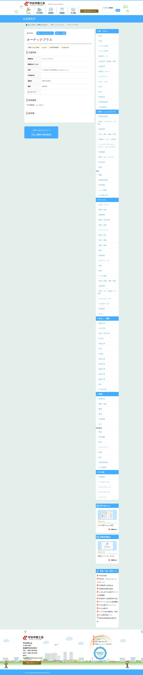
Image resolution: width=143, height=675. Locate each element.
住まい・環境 (60, 33)
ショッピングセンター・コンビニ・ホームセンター (106, 146)
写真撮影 (102, 309)
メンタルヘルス (104, 482)
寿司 (100, 92)
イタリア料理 (103, 46)
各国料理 (102, 66)
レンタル (44, 47)
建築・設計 (103, 235)
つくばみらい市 (65, 47)
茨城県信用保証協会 (106, 589)
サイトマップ (99, 636)
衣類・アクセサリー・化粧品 (106, 123)
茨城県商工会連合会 (106, 585)
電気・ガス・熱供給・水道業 (106, 292)
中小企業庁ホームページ (107, 605)
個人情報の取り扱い (101, 641)
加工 (100, 424)
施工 (100, 384)
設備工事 (102, 359)
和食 (100, 36)
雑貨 (100, 167)
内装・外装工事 (104, 333)
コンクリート (103, 447)
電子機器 (102, 185)
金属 (100, 414)
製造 (101, 394)
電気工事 (102, 343)
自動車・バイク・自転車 (33, 47)
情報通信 (102, 255)
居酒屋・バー (103, 56)
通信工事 (102, 374)
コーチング (103, 497)
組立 (100, 457)
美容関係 (102, 286)
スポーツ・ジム (104, 260)
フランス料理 (103, 51)
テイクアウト (103, 76)
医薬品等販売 (103, 116)
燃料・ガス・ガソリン (106, 157)
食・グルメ (103, 31)
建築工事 (102, 323)
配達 (100, 270)
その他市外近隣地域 (54, 47)
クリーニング (103, 230)
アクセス (98, 639)
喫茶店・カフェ (104, 71)
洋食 (100, 41)
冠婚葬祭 (102, 215)
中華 (100, 87)
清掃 (100, 265)
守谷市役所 (103, 575)
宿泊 (100, 250)
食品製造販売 (103, 102)
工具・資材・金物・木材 (107, 134)
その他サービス (104, 304)
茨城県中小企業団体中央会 (108, 598)
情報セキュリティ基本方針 (103, 644)
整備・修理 (103, 245)
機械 (100, 175)
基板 (100, 432)
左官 (100, 349)
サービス (102, 200)
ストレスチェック (105, 487)
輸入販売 (102, 162)
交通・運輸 (103, 240)
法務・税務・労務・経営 (107, 281)
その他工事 (103, 389)
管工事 (101, 338)
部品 (100, 442)
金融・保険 (103, 225)
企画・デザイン (104, 204)
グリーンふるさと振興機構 (108, 602)
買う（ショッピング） (58, 25)
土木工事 (102, 328)
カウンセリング (104, 492)
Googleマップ (63, 70)
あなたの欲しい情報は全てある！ (38, 25)
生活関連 (102, 419)
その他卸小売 (103, 195)
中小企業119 (103, 608)
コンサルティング (105, 298)
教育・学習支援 (104, 220)
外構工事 (102, 364)
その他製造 (103, 467)
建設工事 (102, 379)
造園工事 (102, 369)
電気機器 (102, 152)
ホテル (101, 314)
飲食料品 (102, 97)
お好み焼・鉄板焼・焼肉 (107, 61)
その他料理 (103, 107)
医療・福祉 (103, 209)
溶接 (100, 452)
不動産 (101, 354)
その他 (101, 472)
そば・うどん (103, 81)
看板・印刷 (103, 404)
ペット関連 (103, 190)
